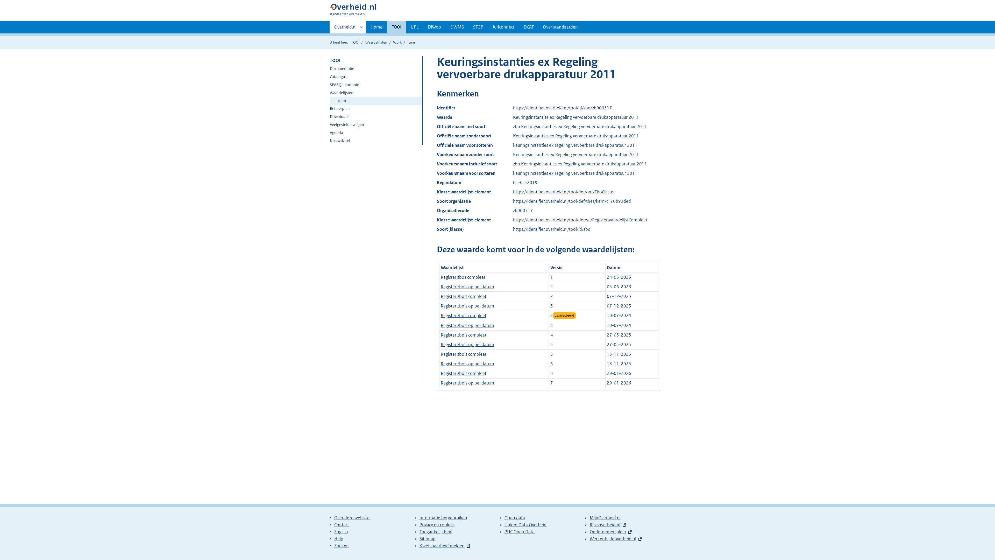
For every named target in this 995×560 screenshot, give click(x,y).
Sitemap (428, 539)
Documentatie (342, 68)
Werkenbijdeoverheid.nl (613, 539)
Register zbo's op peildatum (467, 287)
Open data (514, 518)
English (341, 532)
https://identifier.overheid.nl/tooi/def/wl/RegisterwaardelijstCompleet (580, 220)
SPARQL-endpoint (345, 84)
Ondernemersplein (608, 532)
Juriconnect (503, 27)
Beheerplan (340, 108)
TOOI (396, 27)
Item (342, 100)
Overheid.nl (345, 28)
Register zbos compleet (463, 277)
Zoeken (341, 546)
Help (338, 539)
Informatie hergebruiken (443, 518)
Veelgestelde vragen (347, 124)
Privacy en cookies (437, 525)
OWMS (457, 27)
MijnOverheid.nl (605, 518)
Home (376, 27)
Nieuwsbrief (340, 140)
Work (397, 42)
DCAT (529, 27)
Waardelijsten (376, 42)
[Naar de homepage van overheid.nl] (353, 8)
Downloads (339, 116)
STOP (478, 27)
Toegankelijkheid (436, 532)
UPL (414, 27)
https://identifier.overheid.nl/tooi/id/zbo (552, 229)
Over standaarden (560, 27)
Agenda (336, 132)
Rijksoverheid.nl (605, 525)
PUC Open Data (519, 532)
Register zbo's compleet (463, 296)
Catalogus (338, 76)
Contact (341, 525)
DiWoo (434, 27)
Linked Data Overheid (525, 525)
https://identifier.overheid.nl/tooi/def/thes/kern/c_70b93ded (572, 201)
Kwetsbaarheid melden (442, 546)
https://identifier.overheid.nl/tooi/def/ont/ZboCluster (564, 192)
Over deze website (351, 518)
